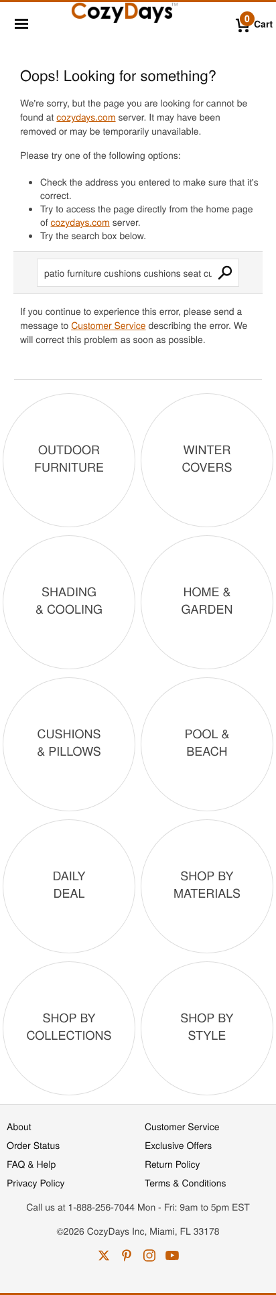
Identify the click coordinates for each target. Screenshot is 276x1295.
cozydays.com (85, 116)
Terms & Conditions (185, 1182)
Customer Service (108, 325)
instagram (149, 1255)
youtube (172, 1255)
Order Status (33, 1145)
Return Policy (172, 1163)
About (19, 1126)
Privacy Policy (36, 1182)
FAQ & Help (31, 1163)
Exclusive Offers (178, 1145)
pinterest (126, 1255)
